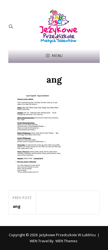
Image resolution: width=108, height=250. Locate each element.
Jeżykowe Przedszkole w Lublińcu (67, 234)
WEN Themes (66, 240)
